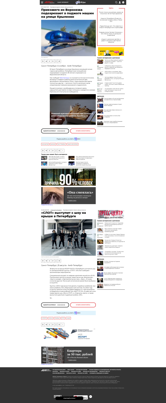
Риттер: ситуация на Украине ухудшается (112, 262)
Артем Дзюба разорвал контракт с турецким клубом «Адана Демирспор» (58, 164)
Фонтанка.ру (64, 78)
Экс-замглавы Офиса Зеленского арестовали (113, 110)
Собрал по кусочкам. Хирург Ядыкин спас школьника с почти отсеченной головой (115, 236)
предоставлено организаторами (50, 256)
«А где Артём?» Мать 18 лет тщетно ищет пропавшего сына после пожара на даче (114, 90)
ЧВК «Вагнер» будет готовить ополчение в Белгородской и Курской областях (57, 158)
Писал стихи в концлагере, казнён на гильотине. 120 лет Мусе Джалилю (111, 13)
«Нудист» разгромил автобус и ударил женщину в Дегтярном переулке (111, 41)
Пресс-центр (70, 369)
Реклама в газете (64, 371)
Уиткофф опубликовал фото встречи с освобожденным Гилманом (114, 268)
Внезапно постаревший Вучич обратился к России (112, 285)
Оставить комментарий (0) (83, 130)
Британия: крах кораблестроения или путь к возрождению (113, 122)
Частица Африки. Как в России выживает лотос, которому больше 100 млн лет (114, 79)
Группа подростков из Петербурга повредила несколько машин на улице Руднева (79, 164)
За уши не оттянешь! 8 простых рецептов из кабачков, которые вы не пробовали (115, 241)
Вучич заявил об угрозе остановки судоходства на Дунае (113, 273)
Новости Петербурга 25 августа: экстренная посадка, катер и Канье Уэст (111, 20)
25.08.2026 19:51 (45, 210)
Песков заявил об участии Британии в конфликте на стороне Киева (114, 99)
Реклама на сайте (76, 371)
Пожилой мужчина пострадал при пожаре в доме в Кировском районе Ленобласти (72, 115)
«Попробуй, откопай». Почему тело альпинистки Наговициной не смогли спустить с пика (114, 253)
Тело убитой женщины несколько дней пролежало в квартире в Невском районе (85, 158)
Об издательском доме (59, 369)
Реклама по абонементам (90, 371)
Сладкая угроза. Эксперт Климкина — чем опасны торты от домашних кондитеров (111, 34)
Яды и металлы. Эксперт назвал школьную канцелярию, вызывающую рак (113, 230)
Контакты (55, 371)
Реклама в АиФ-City (104, 371)
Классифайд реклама (58, 373)
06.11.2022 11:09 (45, 7)
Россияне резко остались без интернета (112, 116)
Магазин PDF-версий (81, 369)
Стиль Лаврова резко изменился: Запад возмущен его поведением (113, 279)
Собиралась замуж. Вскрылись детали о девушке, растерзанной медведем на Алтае (113, 67)
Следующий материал (69, 398)
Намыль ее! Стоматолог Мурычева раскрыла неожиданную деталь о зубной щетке (114, 224)
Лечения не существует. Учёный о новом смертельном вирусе (114, 246)
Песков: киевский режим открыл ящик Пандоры (113, 105)
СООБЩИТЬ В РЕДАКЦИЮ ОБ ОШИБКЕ (99, 373)
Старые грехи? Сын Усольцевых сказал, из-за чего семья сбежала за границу (114, 84)
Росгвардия (44, 57)
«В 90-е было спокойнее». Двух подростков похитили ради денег (114, 72)
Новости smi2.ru (47, 205)
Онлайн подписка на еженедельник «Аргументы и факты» (105, 369)
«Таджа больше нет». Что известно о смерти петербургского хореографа (111, 26)
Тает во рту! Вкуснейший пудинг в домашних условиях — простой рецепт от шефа (114, 61)
